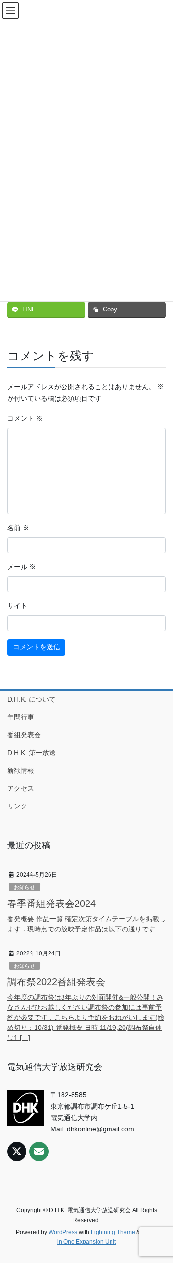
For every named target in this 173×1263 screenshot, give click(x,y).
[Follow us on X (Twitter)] (16, 1151)
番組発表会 (24, 735)
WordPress (63, 1232)
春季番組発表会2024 (51, 903)
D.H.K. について (31, 699)
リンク (17, 806)
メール (21, 566)
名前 (18, 528)
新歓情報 (20, 770)
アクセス (20, 788)
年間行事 (20, 717)
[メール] (39, 1151)
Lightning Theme (113, 1232)
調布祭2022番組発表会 (56, 982)
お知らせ (24, 887)
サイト (17, 605)
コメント (25, 418)
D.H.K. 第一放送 (31, 752)
